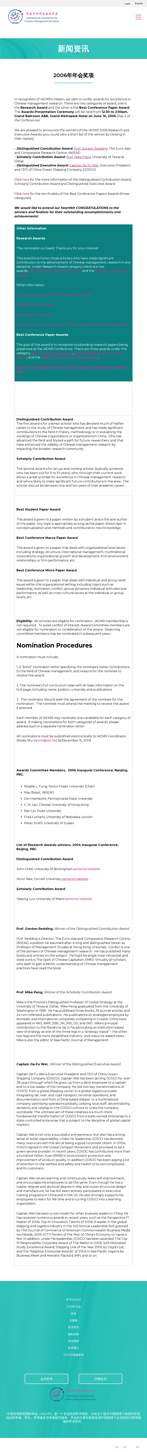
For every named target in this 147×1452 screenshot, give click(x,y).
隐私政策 (73, 1334)
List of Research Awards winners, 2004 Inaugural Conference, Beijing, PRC (73, 325)
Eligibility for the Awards (35, 305)
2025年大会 (73, 1306)
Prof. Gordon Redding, (91, 148)
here (25, 179)
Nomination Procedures (35, 315)
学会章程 (73, 1341)
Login (127, 3)
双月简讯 (73, 1327)
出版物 (73, 1320)
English (139, 3)
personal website (86, 869)
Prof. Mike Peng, (78, 157)
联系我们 (73, 1348)
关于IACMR (73, 1299)
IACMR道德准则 (73, 1355)
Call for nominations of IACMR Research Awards (53, 295)
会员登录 (46, 1379)
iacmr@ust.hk (45, 740)
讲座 (73, 1313)
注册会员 (100, 1379)
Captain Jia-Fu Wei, (84, 165)
